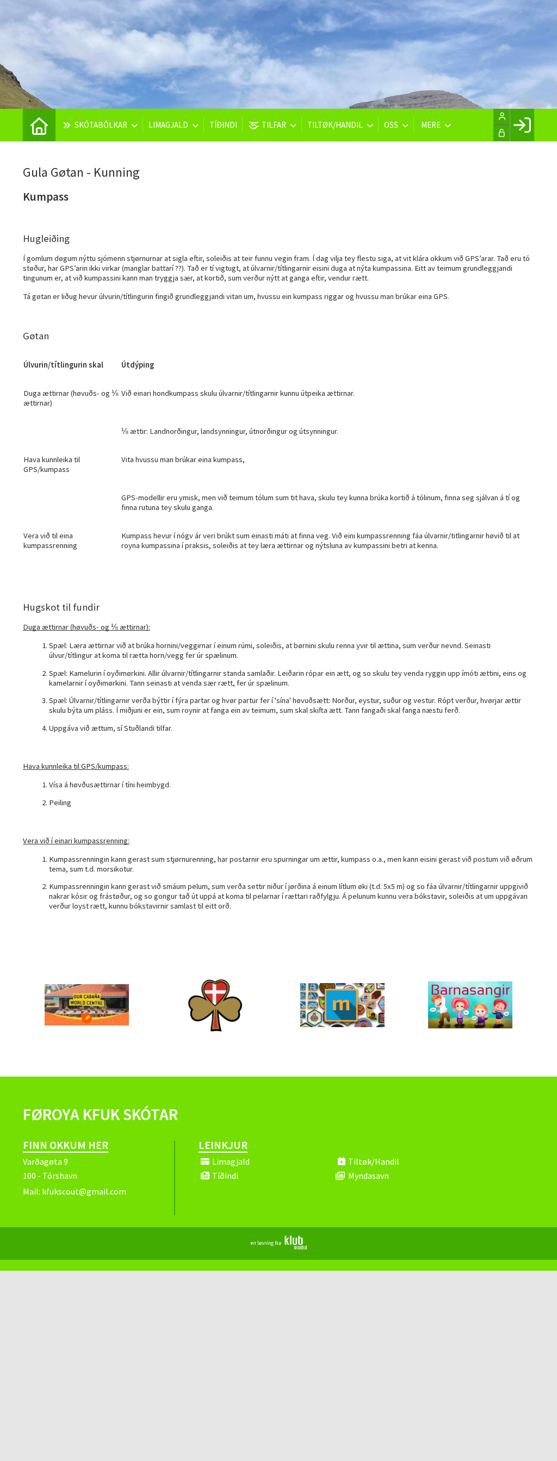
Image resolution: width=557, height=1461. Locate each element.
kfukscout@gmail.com (84, 1191)
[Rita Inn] (522, 125)
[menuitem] (39, 125)
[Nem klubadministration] (279, 1246)
